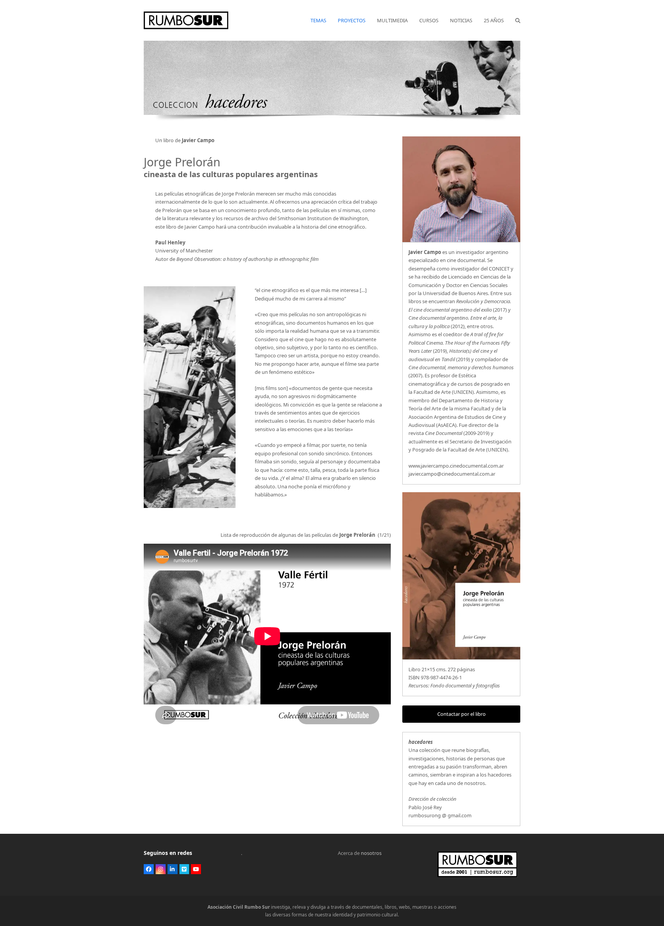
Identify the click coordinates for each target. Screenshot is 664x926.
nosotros (371, 853)
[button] (518, 20)
